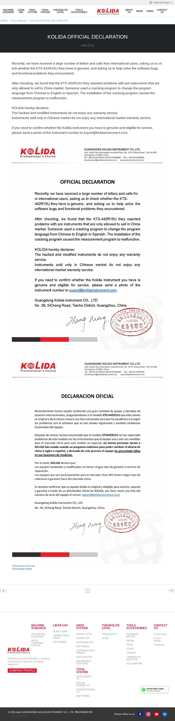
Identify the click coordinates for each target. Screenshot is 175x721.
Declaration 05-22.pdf (25, 566)
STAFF (130, 649)
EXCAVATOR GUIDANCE (38, 635)
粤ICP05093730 (83, 712)
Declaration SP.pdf (23, 569)
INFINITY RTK (84, 634)
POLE (129, 645)
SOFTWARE (59, 642)
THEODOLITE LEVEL (111, 627)
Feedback (159, 645)
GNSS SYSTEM (82, 627)
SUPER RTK (83, 638)
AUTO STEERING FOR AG (37, 643)
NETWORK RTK (85, 642)
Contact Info (160, 634)
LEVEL (105, 638)
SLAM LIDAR (60, 631)
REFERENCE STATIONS (83, 662)
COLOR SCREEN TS (83, 684)
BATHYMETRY (84, 657)
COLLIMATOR (134, 663)
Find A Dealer (157, 639)
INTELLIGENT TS (84, 677)
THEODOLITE (109, 634)
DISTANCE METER (132, 635)
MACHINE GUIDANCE (38, 627)
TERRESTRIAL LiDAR (61, 636)
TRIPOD (131, 653)
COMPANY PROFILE (22, 670)
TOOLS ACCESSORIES (136, 627)
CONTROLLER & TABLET (85, 651)
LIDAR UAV (60, 625)
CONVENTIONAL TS (85, 690)
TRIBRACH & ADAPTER (133, 658)
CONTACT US (160, 627)
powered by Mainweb (19, 716)
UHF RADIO (82, 646)
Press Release (19, 20)
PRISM (130, 640)
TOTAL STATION (82, 671)
